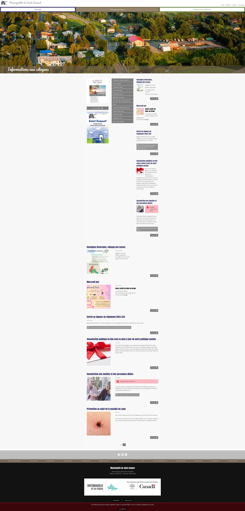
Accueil (222, 5)
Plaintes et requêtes (117, 114)
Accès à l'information (118, 90)
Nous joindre (241, 5)
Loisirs (114, 104)
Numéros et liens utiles (118, 111)
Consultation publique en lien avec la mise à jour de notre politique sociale (146, 163)
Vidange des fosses (117, 118)
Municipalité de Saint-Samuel (24, 2)
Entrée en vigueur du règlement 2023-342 (143, 132)
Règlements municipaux (118, 97)
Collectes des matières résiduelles (121, 80)
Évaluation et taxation (118, 87)
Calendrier (234, 5)
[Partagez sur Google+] (126, 454)
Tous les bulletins (96, 108)
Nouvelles (228, 5)
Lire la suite (154, 99)
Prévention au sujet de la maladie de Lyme (106, 409)
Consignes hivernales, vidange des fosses (144, 80)
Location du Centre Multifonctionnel (121, 108)
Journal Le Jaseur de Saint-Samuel (121, 101)
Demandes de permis (118, 94)
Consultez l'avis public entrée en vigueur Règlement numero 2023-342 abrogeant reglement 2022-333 (146, 147)
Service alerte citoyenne (118, 121)
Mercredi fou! (141, 105)
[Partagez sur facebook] (119, 454)
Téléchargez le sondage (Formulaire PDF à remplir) (146, 229)
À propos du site (128, 500)
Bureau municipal (117, 83)
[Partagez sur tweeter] (122, 454)
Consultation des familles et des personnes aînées (146, 201)
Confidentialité (116, 500)
